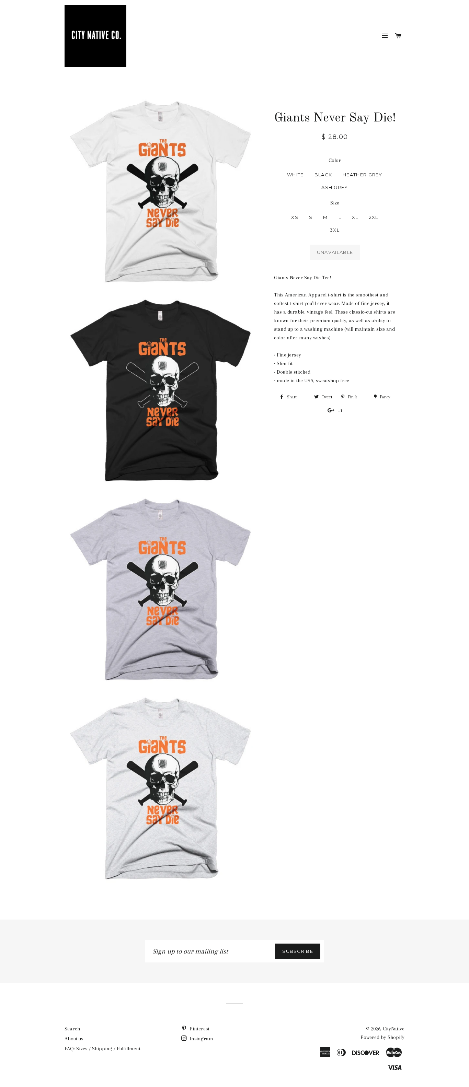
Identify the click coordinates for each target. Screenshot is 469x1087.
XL (355, 217)
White (295, 174)
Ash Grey (334, 187)
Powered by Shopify (382, 1037)
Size (334, 203)
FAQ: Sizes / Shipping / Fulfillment (102, 1048)
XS (294, 217)
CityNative (393, 1029)
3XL (335, 230)
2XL (373, 217)
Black (323, 174)
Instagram (200, 1039)
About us (74, 1039)
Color (335, 160)
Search (72, 1029)
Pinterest (198, 1029)
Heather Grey (362, 174)
